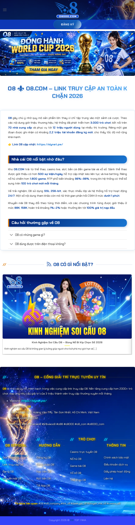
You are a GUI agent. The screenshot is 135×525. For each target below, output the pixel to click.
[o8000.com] (68, 9)
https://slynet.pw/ (50, 144)
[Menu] (5, 9)
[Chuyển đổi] (11, 235)
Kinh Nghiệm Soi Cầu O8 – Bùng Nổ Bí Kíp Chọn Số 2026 (67, 342)
